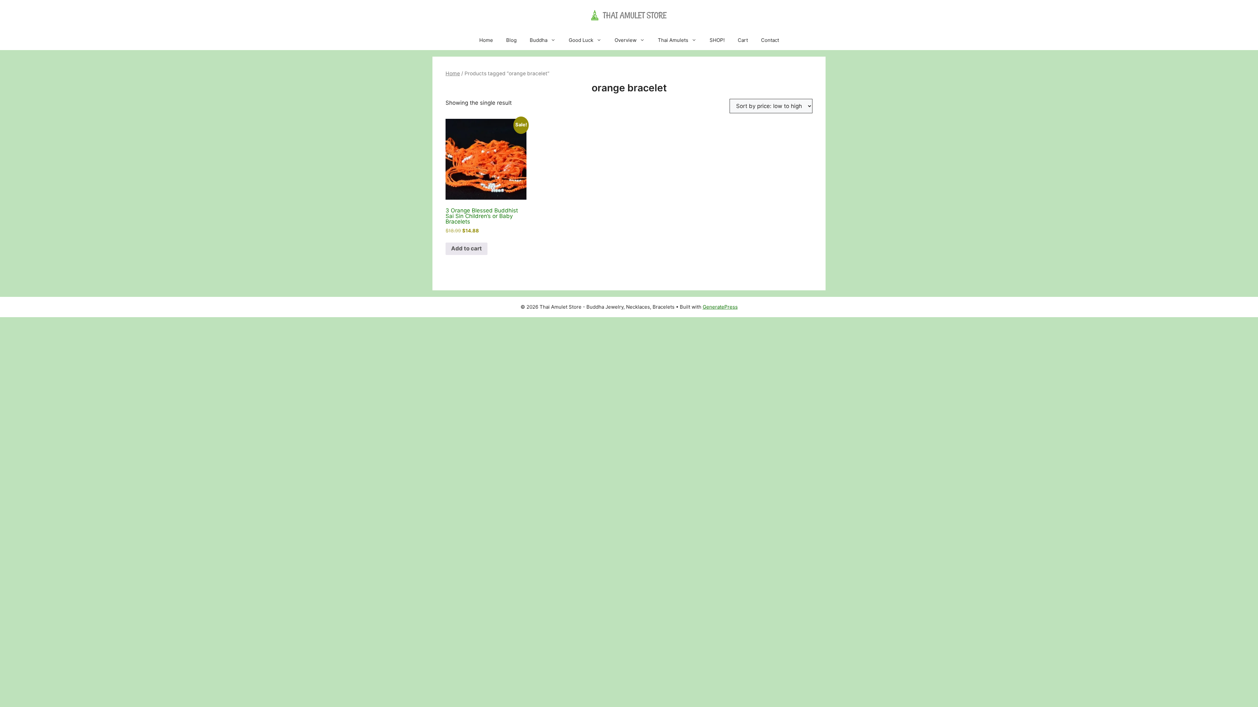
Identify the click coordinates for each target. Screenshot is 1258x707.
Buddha (538, 40)
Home (486, 40)
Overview (626, 40)
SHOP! (717, 40)
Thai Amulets (673, 40)
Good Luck (581, 40)
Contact (770, 40)
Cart (743, 40)
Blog (511, 40)
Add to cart (466, 248)
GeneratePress (720, 307)
